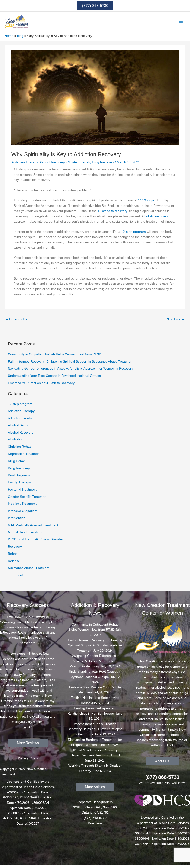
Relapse (14, 561)
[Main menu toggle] (181, 21)
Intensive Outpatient (22, 511)
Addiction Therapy (24, 162)
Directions (95, 823)
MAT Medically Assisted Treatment (33, 525)
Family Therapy (19, 482)
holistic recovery (156, 216)
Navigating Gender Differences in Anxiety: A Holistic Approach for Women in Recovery (70, 368)
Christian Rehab (78, 162)
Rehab (13, 553)
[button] (95, 5)
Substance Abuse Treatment (28, 568)
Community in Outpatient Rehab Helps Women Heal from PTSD (54, 354)
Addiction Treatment (22, 418)
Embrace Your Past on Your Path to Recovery (41, 383)
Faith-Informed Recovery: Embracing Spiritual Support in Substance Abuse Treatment (70, 361)
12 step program (20, 404)
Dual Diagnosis (19, 475)
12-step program (133, 231)
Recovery (15, 546)
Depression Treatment (24, 454)
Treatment (15, 575)
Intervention (16, 518)
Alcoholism (16, 439)
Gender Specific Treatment (27, 496)
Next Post (176, 319)
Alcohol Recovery (52, 162)
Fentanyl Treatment (22, 489)
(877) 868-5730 (162, 777)
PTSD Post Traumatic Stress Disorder (35, 539)
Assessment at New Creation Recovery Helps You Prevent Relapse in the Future (95, 729)
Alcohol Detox (18, 425)
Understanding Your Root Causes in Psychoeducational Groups (54, 375)
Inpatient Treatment (22, 503)
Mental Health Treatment (26, 532)
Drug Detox (16, 461)
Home (9, 36)
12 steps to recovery (112, 211)
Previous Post (17, 319)
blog (20, 36)
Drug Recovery (103, 162)
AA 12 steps (146, 200)
